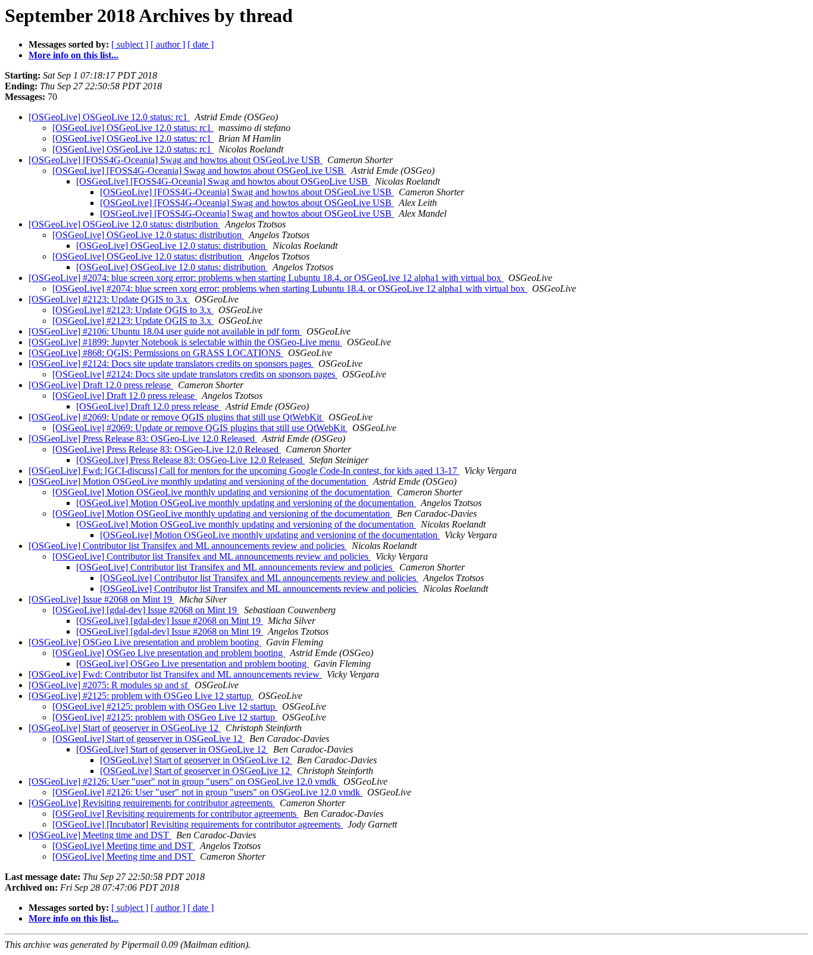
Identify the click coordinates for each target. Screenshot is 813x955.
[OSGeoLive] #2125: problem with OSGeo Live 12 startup (141, 696)
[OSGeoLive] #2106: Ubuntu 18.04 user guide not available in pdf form (165, 331)
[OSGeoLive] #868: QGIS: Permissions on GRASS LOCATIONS (156, 353)
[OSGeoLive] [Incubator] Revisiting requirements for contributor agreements (197, 824)
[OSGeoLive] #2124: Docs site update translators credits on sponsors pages (171, 363)
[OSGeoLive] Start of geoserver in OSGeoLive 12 (125, 728)
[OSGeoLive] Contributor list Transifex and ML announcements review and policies (188, 546)
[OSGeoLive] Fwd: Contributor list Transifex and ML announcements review (175, 674)
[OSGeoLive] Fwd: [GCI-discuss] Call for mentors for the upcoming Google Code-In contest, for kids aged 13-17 (244, 471)
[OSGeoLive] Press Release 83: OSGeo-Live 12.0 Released (143, 438)
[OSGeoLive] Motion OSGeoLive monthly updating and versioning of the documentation (198, 481)
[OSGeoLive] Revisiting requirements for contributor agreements (152, 803)
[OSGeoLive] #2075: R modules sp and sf (109, 685)
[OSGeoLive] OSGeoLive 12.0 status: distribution (124, 224)
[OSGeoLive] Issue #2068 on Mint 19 (101, 599)
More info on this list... (73, 55)
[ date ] (200, 44)
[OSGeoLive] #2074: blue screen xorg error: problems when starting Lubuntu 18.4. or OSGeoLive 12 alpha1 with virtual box (266, 278)
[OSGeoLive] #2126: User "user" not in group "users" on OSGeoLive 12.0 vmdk (184, 781)
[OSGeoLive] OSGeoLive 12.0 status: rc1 (109, 117)
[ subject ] (129, 44)
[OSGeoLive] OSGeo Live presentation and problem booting (145, 642)
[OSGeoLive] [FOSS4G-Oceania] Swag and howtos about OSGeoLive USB (176, 160)
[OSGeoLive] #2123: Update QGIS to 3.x (109, 299)
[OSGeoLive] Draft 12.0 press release (101, 385)
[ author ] (168, 44)
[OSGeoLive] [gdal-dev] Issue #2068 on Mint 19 (145, 610)
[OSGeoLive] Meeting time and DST (100, 835)
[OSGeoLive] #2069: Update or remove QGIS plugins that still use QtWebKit (176, 417)
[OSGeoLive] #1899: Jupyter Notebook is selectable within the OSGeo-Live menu (185, 342)
